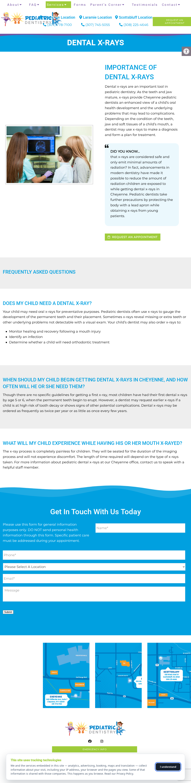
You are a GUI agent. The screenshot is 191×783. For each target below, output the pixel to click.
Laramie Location (97, 17)
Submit (8, 612)
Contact (170, 5)
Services (55, 5)
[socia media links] (16, 30)
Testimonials (145, 5)
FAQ (33, 5)
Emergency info (95, 749)
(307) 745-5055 (97, 25)
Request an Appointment (134, 237)
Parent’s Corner (106, 5)
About (13, 5)
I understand (168, 766)
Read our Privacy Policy (118, 773)
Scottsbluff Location (135, 17)
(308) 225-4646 (135, 25)
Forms (80, 5)
